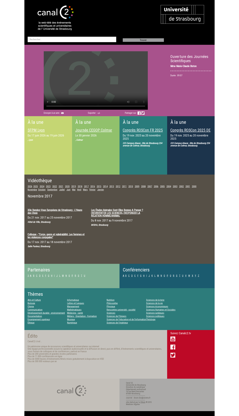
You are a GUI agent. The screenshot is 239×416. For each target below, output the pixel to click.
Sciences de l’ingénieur (117, 322)
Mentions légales (133, 404)
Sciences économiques (157, 306)
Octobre (42, 189)
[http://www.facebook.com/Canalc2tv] (172, 347)
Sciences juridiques (155, 313)
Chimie (31, 306)
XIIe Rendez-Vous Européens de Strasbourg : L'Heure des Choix (55, 211)
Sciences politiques (155, 316)
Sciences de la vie (154, 303)
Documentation (35, 316)
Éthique (31, 322)
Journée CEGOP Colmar (93, 130)
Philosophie (112, 303)
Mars (85, 189)
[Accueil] (53, 18)
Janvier (100, 189)
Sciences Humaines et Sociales (160, 309)
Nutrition (110, 300)
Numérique (72, 322)
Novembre (32, 189)
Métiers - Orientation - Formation (82, 316)
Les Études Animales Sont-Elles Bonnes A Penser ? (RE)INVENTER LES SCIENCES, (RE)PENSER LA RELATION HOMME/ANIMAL (117, 212)
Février (92, 189)
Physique (111, 306)
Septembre (52, 189)
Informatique (73, 300)
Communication (35, 309)
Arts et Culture (34, 300)
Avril (79, 189)
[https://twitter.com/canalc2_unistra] (172, 355)
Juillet (62, 189)
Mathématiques (74, 309)
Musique (71, 319)
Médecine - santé (75, 313)
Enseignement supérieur (39, 319)
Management (73, 306)
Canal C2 (129, 383)
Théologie (150, 319)
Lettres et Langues (75, 303)
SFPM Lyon (36, 130)
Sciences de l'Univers (116, 316)
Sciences (111, 313)
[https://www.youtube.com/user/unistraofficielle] (172, 338)
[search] (72, 39)
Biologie (31, 303)
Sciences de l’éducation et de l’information (126, 319)
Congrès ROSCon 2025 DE (190, 130)
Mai (73, 189)
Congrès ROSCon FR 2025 (143, 130)
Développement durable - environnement (46, 313)
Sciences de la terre (155, 300)
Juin (68, 189)
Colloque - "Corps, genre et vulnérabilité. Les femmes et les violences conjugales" (56, 236)
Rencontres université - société (121, 309)
